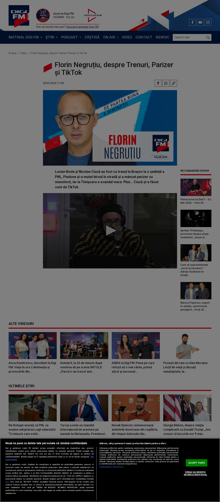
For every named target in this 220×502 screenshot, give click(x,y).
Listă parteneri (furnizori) (111, 467)
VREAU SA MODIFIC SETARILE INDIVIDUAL (195, 473)
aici (7, 482)
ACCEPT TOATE (196, 462)
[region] (110, 470)
